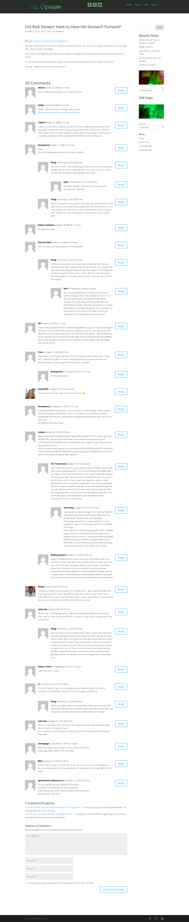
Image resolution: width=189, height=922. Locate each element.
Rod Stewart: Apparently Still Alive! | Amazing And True (50, 814)
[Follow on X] (95, 5)
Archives (142, 124)
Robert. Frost (44, 666)
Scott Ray (68, 507)
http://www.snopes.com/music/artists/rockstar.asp (59, 112)
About (138, 5)
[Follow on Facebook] (90, 5)
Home (129, 5)
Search (160, 27)
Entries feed (144, 142)
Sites (146, 5)
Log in (141, 138)
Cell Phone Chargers (147, 65)
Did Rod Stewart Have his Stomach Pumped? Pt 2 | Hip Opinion (53, 807)
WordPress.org (145, 150)
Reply (121, 90)
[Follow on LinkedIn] (100, 5)
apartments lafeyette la (50, 780)
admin (30, 31)
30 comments (58, 31)
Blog (153, 5)
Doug (53, 162)
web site (42, 721)
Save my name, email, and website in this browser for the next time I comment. (61, 883)
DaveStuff (43, 389)
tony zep (42, 609)
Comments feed (145, 146)
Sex (48, 31)
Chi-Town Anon (58, 463)
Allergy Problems (146, 47)
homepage (43, 743)
